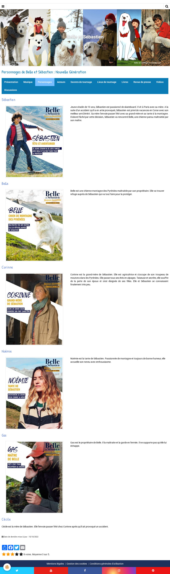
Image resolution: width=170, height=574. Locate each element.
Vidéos (160, 82)
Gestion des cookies (77, 563)
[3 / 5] (12, 554)
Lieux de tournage (106, 82)
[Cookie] (7, 567)
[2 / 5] (8, 554)
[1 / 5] (4, 554)
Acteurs (61, 82)
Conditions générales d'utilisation (107, 563)
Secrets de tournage (81, 82)
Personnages (45, 82)
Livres (125, 82)
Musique (28, 82)
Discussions (10, 90)
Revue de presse (142, 82)
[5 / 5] (21, 554)
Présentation (11, 82)
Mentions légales (55, 563)
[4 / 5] (17, 554)
